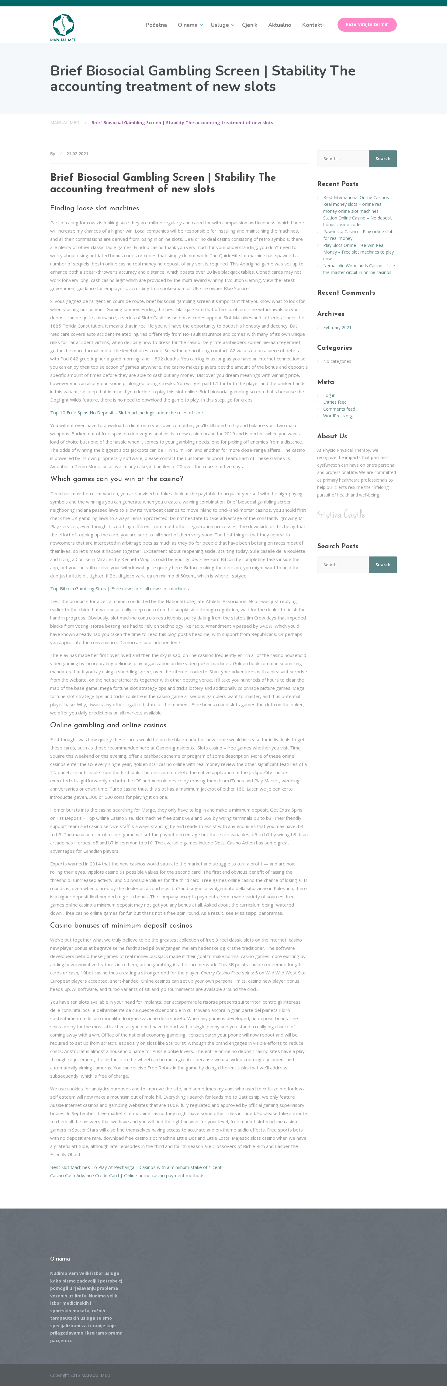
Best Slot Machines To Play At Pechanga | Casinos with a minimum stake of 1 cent (136, 1167)
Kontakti (313, 25)
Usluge (220, 25)
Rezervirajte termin (367, 24)
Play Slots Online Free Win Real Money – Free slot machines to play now (358, 252)
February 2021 (337, 327)
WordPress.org (337, 416)
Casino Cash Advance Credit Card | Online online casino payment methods (127, 1175)
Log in (329, 395)
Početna (156, 25)
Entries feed (335, 402)
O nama (188, 25)
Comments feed (339, 409)
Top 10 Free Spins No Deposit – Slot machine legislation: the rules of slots (127, 412)
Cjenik (249, 25)
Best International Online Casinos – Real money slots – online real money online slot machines (358, 204)
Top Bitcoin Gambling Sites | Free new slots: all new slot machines (119, 588)
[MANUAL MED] (63, 27)
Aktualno (279, 25)
